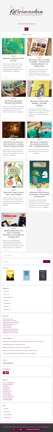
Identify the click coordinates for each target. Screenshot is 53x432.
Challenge (6, 300)
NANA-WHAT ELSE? (7, 391)
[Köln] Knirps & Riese (7, 325)
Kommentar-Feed (8, 414)
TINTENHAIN (6, 386)
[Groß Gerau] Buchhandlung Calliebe (11, 322)
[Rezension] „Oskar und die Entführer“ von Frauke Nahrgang (39, 103)
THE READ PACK (6, 387)
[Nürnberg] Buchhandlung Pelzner (10, 329)
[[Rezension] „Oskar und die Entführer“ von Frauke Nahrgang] (39, 88)
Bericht (5, 294)
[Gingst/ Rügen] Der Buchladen (10, 320)
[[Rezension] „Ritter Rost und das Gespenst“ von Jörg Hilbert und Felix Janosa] (39, 174)
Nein (21, 429)
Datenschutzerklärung (33, 429)
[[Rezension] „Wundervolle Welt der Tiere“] (13, 46)
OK (14, 429)
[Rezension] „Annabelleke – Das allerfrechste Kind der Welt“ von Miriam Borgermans (39, 144)
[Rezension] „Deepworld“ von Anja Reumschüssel (14, 344)
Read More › (17, 71)
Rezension (13, 56)
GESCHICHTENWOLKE (8, 384)
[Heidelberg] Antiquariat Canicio (10, 324)
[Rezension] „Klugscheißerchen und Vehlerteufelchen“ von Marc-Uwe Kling (19, 353)
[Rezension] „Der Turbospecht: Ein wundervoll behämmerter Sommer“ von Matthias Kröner (23, 341)
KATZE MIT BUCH (7, 393)
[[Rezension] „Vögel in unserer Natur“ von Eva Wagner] (13, 174)
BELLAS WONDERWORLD (8, 382)
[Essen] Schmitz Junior (8, 319)
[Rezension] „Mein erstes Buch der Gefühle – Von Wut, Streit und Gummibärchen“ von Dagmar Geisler (39, 63)
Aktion (5, 291)
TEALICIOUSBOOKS (7, 394)
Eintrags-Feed (7, 411)
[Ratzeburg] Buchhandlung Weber (10, 330)
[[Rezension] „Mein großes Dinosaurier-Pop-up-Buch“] (13, 88)
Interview (6, 306)
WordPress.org (7, 417)
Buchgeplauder (7, 297)
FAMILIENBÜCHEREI (7, 399)
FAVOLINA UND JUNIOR (8, 396)
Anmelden (6, 408)
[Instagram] (4, 372)
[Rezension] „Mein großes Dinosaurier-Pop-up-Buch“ (14, 102)
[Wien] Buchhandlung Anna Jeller (10, 332)
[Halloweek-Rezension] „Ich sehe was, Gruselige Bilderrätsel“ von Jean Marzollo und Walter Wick (13, 234)
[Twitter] (7, 372)
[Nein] (51, 428)
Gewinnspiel (6, 303)
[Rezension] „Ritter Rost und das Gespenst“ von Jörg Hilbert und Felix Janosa (39, 194)
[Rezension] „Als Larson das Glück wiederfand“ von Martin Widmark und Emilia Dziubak (13, 144)
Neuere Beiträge (8, 255)
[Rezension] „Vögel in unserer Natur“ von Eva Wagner (14, 193)
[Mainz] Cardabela (7, 327)
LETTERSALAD (6, 389)
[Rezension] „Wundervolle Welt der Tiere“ (13, 59)
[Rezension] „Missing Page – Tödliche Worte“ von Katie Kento (16, 347)
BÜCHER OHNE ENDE (7, 398)
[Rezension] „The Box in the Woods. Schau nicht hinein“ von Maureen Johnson (20, 350)
